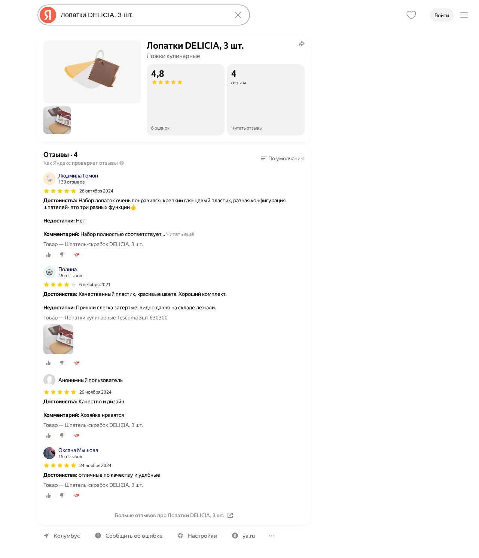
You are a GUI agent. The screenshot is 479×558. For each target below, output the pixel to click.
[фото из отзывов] (58, 339)
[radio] (48, 254)
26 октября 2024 (96, 191)
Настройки (202, 536)
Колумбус (67, 536)
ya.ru (248, 536)
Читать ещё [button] (180, 234)
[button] (57, 120)
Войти (441, 15)
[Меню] (464, 14)
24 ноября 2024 (95, 465)
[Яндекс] (48, 15)
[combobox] (142, 15)
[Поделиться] (302, 43)
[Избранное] (411, 15)
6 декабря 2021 (95, 284)
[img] (59, 191)
